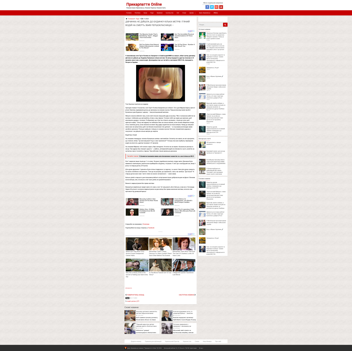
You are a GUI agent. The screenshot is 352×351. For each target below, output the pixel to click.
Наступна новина (186, 295)
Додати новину (136, 341)
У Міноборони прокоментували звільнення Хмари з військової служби (216, 87)
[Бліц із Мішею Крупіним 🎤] (202, 81)
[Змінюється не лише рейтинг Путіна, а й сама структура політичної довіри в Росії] (202, 99)
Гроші (145, 13)
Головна (128, 13)
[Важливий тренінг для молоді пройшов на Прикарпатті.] (202, 156)
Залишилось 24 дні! (212, 67)
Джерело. (128, 288)
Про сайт (218, 341)
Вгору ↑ (201, 348)
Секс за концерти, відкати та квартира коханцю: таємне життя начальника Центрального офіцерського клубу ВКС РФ (215, 58)
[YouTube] (221, 7)
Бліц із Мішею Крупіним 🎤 (214, 76)
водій (129, 301)
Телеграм (146, 224)
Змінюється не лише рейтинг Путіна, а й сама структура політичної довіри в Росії (215, 96)
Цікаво (191, 13)
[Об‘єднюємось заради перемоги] (202, 147)
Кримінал (160, 13)
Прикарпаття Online (144, 4)
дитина (133, 301)
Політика (137, 13)
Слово (197, 341)
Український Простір (172, 341)
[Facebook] (207, 7)
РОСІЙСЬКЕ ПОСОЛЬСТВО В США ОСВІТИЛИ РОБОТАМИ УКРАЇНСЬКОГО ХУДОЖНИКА (215, 161)
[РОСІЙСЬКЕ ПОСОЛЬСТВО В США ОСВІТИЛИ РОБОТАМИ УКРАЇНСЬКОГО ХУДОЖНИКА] (202, 165)
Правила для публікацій (153, 341)
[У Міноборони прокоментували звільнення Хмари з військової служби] (202, 90)
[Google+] (216, 7)
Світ (178, 13)
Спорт (184, 13)
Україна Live (187, 341)
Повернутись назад (135, 295)
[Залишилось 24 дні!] (202, 73)
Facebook (151, 228)
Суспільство (169, 13)
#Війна (216, 13)
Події (152, 13)
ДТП (137, 301)
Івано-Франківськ (204, 13)
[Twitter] (212, 7)
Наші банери (207, 341)
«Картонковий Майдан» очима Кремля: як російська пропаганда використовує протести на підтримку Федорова (216, 117)
